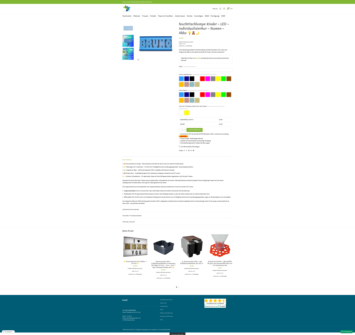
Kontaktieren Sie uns (166, 298)
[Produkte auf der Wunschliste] (224, 9)
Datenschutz (164, 304)
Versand (183, 42)
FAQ (161, 318)
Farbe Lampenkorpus (198, 72)
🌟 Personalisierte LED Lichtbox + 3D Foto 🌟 (135, 261)
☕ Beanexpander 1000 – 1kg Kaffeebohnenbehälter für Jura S (191, 261)
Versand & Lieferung (166, 314)
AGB (161, 308)
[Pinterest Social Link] (189, 148)
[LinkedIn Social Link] (191, 148)
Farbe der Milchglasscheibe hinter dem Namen (202, 105)
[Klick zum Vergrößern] (138, 59)
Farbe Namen (194, 88)
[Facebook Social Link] (184, 148)
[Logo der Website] (126, 8)
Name (188, 64)
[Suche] (220, 9)
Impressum (163, 301)
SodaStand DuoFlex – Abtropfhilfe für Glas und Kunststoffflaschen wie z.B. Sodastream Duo (219, 262)
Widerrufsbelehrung (166, 311)
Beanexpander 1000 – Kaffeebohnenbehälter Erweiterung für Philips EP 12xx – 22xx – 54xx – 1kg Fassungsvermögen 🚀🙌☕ (163, 262)
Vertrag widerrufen (177, 333)
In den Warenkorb (194, 128)
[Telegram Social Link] (193, 148)
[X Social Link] (186, 148)
